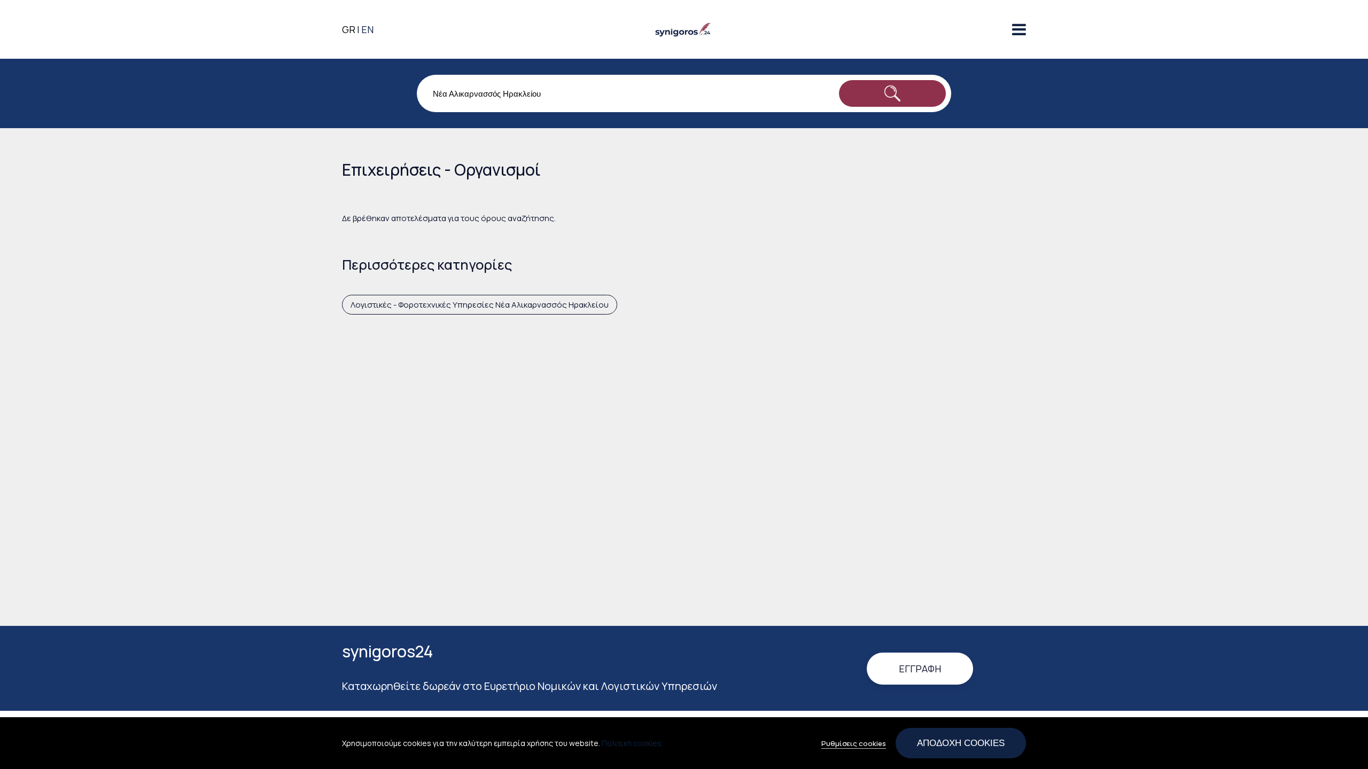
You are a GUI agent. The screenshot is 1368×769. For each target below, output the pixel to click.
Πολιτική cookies (632, 743)
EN (367, 29)
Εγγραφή (920, 668)
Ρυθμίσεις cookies (853, 743)
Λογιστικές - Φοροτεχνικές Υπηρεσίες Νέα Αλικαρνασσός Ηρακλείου (480, 304)
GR (348, 29)
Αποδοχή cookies (961, 743)
